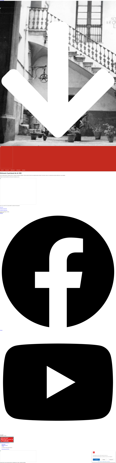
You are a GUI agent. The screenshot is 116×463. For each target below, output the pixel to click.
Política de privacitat (104, 461)
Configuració (111, 459)
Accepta (96, 459)
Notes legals (108, 461)
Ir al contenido (2, 0)
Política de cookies (100, 461)
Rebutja (104, 459)
